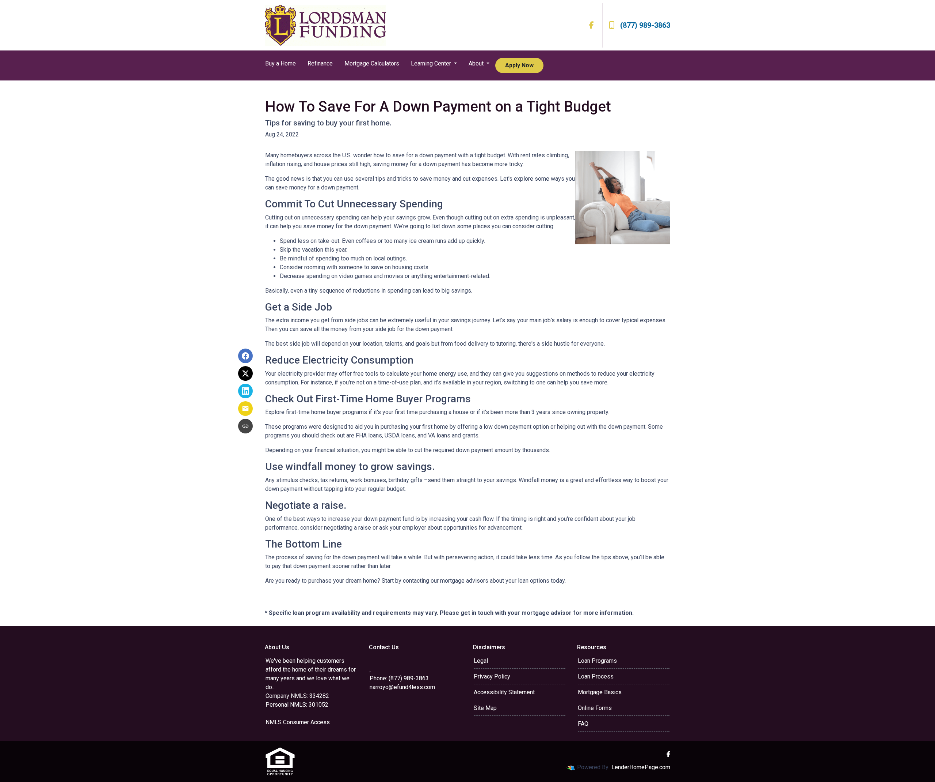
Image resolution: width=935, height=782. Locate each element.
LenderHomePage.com (640, 767)
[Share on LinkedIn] (245, 391)
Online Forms (595, 707)
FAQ (583, 723)
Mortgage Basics (600, 692)
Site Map (485, 707)
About (477, 63)
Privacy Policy (492, 676)
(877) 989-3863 (645, 25)
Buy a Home (280, 63)
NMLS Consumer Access (298, 722)
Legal (481, 660)
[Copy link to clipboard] (245, 426)
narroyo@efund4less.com (402, 687)
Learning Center (432, 63)
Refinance (320, 63)
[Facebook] (591, 25)
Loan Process (596, 676)
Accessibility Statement (504, 692)
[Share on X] (245, 373)
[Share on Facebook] (245, 356)
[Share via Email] (245, 408)
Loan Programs (597, 660)
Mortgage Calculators (371, 63)
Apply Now (519, 65)
